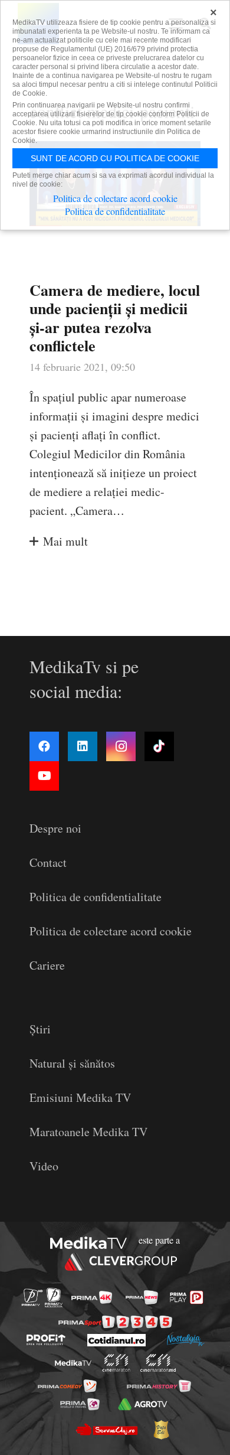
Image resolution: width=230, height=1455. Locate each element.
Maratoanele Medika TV (88, 1132)
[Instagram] (121, 746)
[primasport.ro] (115, 1322)
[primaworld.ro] (80, 1404)
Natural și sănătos (72, 1063)
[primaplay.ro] (186, 1297)
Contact (48, 862)
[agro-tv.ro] (142, 1404)
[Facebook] (44, 746)
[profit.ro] (46, 1340)
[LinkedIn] (82, 746)
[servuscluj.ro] (106, 1430)
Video (43, 1166)
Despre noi (55, 828)
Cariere (47, 965)
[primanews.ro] (142, 1297)
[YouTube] (44, 776)
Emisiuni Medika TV (80, 1097)
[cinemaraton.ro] (116, 1363)
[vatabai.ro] (161, 1429)
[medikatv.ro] (73, 1363)
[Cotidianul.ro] (116, 1340)
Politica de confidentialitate (95, 897)
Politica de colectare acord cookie (110, 931)
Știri (40, 1029)
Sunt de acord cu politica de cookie (115, 158)
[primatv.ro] (32, 1297)
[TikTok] (159, 746)
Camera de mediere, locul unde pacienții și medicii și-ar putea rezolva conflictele (114, 318)
